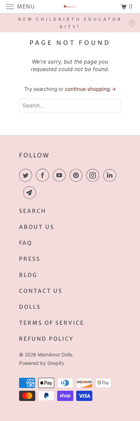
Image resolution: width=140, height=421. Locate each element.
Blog (28, 274)
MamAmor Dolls (55, 354)
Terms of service (51, 322)
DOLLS (30, 306)
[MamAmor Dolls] (70, 6)
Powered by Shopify (41, 363)
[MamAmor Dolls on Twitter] (27, 175)
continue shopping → (90, 89)
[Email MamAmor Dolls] (31, 192)
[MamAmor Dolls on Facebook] (44, 175)
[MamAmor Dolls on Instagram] (94, 175)
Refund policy (46, 338)
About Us (36, 226)
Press (29, 258)
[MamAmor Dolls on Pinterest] (77, 175)
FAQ (25, 242)
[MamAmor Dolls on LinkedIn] (111, 175)
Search (32, 210)
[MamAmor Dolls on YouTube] (60, 175)
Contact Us (41, 290)
